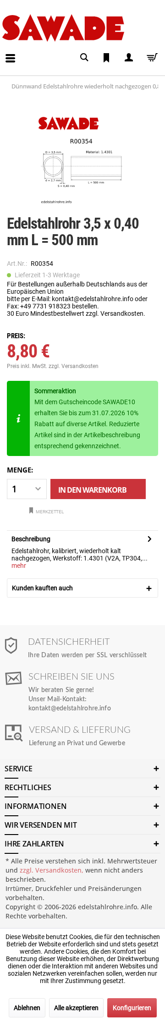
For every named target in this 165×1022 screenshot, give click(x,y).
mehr (18, 565)
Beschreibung (30, 539)
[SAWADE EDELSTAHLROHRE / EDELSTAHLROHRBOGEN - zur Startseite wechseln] (80, 28)
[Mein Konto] (128, 57)
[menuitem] (3, 51)
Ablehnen (27, 1007)
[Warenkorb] (150, 57)
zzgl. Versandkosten (74, 366)
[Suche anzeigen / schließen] (84, 57)
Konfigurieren (132, 1007)
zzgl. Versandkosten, (51, 870)
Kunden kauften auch (42, 588)
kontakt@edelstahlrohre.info (69, 708)
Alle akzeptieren (76, 1007)
